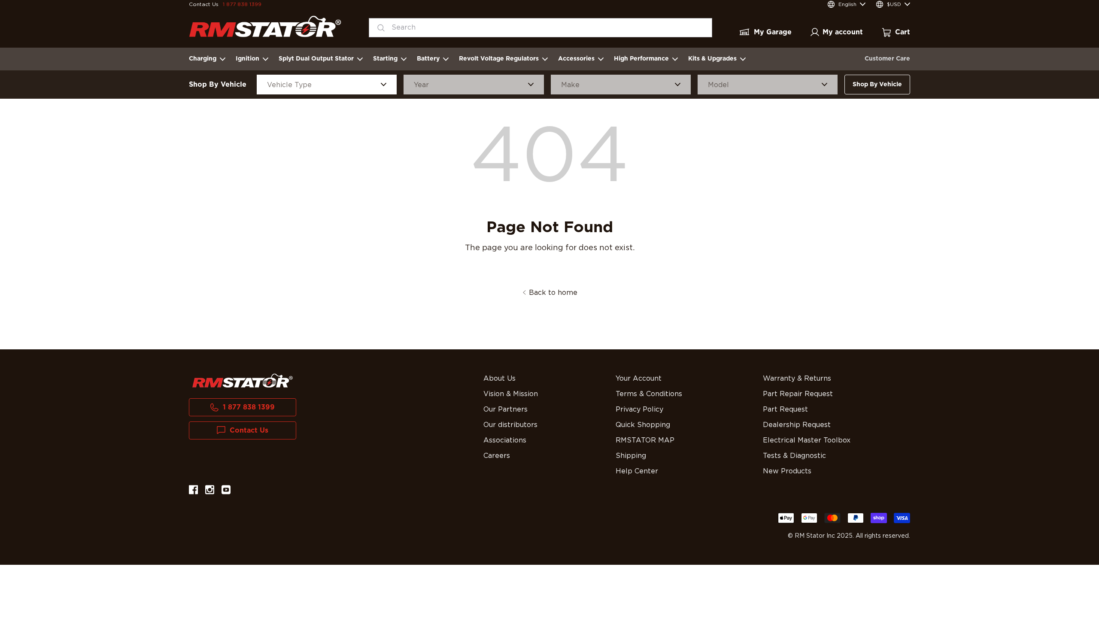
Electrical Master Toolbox (806, 440)
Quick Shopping (643, 424)
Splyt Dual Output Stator (316, 59)
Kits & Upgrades (712, 59)
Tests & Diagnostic (794, 455)
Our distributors (510, 424)
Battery (428, 59)
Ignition (247, 59)
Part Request (785, 409)
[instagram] (209, 491)
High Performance (641, 59)
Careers (496, 455)
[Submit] (378, 27)
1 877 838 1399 (242, 4)
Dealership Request (797, 424)
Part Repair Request (798, 394)
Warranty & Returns (797, 378)
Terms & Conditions (649, 394)
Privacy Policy (639, 409)
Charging (202, 59)
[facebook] (193, 491)
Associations (504, 440)
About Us (499, 378)
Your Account (639, 378)
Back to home (553, 292)
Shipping (631, 455)
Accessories (576, 59)
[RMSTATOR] (265, 26)
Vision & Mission (510, 394)
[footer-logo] (242, 380)
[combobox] (540, 27)
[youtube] (226, 491)
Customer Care (887, 59)
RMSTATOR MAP (645, 440)
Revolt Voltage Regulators (499, 59)
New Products (787, 471)
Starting (385, 59)
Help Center (637, 471)
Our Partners (505, 409)
